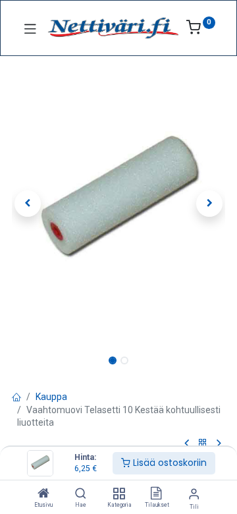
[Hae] (80, 494)
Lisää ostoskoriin (168, 462)
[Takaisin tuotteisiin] (203, 443)
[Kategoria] (119, 494)
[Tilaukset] (156, 494)
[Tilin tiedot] (194, 493)
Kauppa (51, 396)
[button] (28, 203)
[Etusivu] (43, 494)
